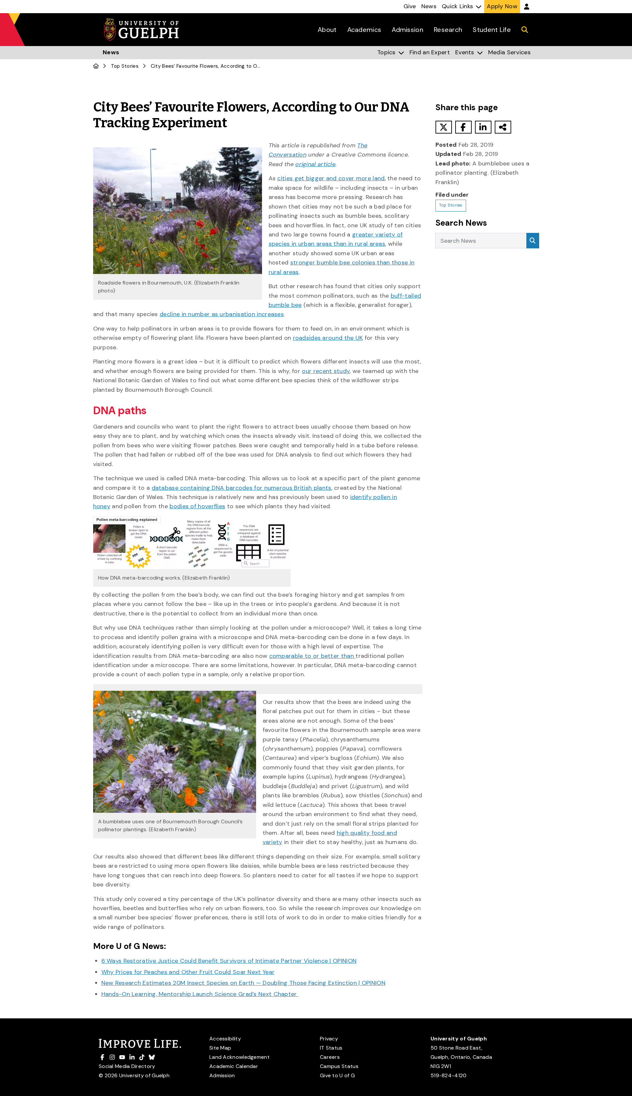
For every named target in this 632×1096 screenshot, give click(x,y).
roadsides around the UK (328, 338)
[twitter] (443, 127)
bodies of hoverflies (197, 506)
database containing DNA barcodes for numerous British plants (241, 488)
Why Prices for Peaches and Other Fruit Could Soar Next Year (188, 972)
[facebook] (463, 127)
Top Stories (125, 66)
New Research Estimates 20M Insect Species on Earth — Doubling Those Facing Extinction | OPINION (243, 983)
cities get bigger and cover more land (330, 178)
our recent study (326, 371)
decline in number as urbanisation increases (222, 314)
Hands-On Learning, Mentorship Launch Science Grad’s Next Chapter (200, 994)
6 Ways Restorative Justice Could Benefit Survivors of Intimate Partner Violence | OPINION (229, 961)
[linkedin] (483, 127)
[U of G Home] (96, 66)
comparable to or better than (312, 656)
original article (315, 164)
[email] (503, 127)
